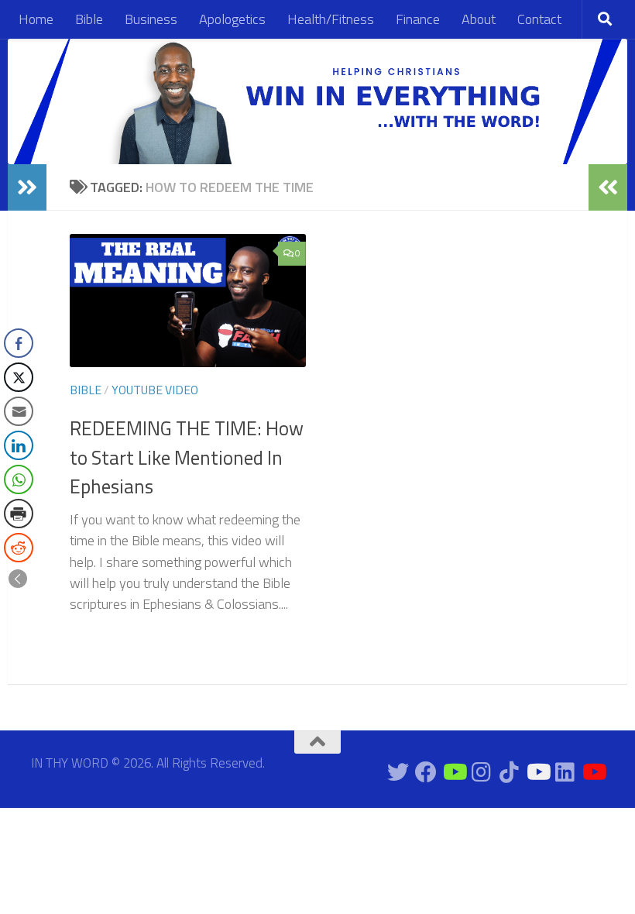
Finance (418, 19)
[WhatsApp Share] (18, 479)
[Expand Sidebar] (27, 187)
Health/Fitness (330, 19)
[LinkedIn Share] (18, 445)
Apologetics (232, 19)
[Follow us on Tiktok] (509, 772)
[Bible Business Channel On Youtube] (454, 772)
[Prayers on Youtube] (537, 772)
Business (151, 19)
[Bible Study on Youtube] (370, 772)
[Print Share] (18, 513)
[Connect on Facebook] (426, 772)
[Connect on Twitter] (398, 772)
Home (36, 19)
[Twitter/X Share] (18, 377)
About (479, 19)
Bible (89, 19)
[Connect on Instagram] (482, 772)
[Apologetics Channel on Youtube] (593, 772)
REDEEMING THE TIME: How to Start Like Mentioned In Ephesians (187, 457)
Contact (539, 19)
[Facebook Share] (18, 343)
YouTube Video (155, 389)
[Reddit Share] (18, 547)
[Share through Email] (18, 411)
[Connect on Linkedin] (565, 772)
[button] (18, 578)
